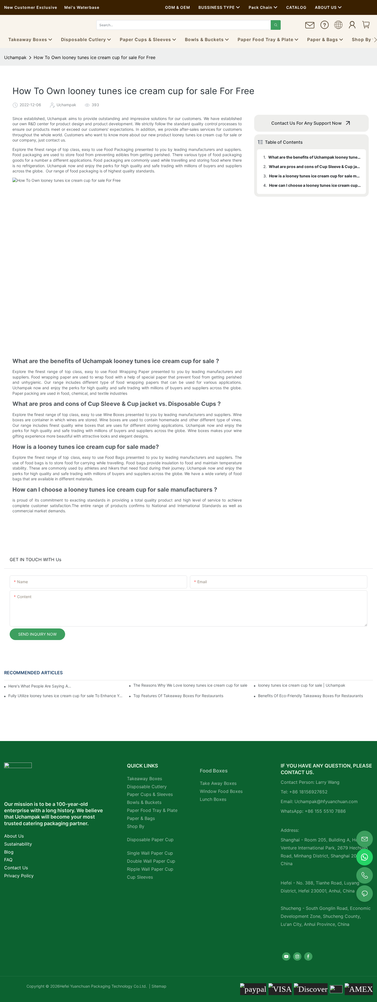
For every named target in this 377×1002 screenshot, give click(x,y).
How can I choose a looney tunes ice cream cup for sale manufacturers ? (315, 185)
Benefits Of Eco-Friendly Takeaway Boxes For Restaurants (310, 695)
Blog (9, 852)
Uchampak (15, 57)
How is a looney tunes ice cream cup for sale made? (315, 176)
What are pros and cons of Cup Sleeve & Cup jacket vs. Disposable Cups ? (315, 166)
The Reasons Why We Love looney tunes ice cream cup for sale (190, 685)
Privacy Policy (19, 875)
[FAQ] (324, 27)
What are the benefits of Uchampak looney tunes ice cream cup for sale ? (314, 157)
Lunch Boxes (213, 799)
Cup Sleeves (140, 877)
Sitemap (158, 986)
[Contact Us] (310, 27)
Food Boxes (214, 771)
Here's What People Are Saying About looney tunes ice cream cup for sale (40, 686)
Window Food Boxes (221, 791)
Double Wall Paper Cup (151, 861)
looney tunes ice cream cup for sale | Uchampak (301, 685)
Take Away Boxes (218, 783)
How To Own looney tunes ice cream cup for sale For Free (94, 57)
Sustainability (18, 844)
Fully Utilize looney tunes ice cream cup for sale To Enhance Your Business (65, 695)
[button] (375, 39)
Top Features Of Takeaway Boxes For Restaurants (178, 695)
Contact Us (16, 867)
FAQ (8, 859)
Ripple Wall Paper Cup (150, 869)
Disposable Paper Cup (150, 839)
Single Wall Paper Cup (150, 853)
